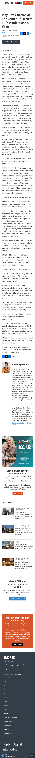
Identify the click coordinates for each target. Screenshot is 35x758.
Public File (7, 729)
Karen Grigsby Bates (9, 31)
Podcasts (6, 690)
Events (6, 698)
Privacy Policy (8, 733)
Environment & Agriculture (23, 526)
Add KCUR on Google (17, 599)
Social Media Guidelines (11, 717)
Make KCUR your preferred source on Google (17, 584)
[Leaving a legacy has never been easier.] (17, 451)
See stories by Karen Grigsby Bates (22, 424)
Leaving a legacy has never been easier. (17, 472)
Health (17, 542)
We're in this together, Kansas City (17, 619)
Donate (29, 3)
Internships (7, 713)
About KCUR (7, 678)
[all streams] (32, 755)
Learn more (17, 493)
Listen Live (7, 682)
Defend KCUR (17, 644)
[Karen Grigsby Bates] (6, 367)
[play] (3, 756)
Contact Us (7, 706)
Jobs (5, 709)
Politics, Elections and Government (22, 508)
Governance (7, 725)
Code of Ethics (8, 721)
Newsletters (7, 694)
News (5, 686)
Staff (5, 702)
